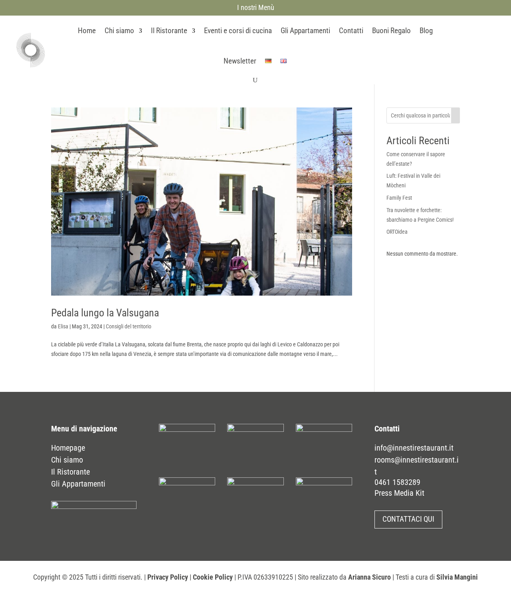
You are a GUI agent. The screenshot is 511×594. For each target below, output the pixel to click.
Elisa (63, 326)
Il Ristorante (169, 30)
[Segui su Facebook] (455, 48)
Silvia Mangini (457, 577)
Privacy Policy (167, 577)
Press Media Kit (399, 493)
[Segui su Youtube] (486, 48)
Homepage (68, 448)
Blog (426, 30)
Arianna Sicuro (369, 577)
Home (87, 30)
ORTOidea (397, 231)
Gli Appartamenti (305, 30)
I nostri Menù (255, 7)
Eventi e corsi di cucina (238, 30)
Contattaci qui (408, 519)
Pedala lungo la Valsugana (105, 313)
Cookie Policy (213, 577)
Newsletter (240, 61)
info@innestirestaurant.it (414, 448)
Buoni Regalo (391, 30)
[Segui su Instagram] (471, 48)
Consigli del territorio (128, 326)
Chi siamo (119, 30)
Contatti (351, 30)
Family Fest (399, 198)
